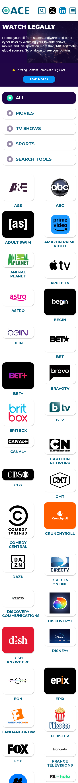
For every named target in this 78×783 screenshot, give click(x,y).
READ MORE (38, 79)
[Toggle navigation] (72, 10)
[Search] (42, 10)
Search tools (34, 159)
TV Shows (28, 128)
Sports (25, 143)
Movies (25, 113)
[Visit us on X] (52, 10)
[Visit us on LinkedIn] (62, 10)
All (20, 97)
